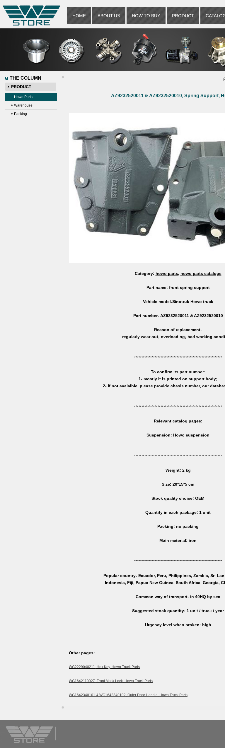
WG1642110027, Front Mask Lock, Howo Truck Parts (111, 681)
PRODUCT (183, 15)
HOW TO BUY (146, 15)
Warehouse (23, 105)
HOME (79, 15)
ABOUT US (109, 15)
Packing (20, 114)
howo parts (167, 273)
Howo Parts (23, 97)
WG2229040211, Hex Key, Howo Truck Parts (104, 667)
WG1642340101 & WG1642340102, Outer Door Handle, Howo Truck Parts (128, 695)
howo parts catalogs (200, 273)
